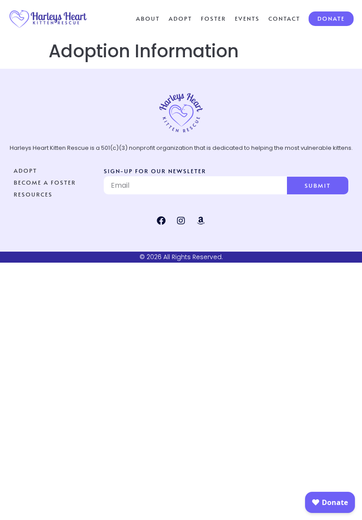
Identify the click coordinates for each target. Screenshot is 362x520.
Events (247, 18)
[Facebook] (161, 221)
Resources (33, 194)
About (148, 18)
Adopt (180, 18)
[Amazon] (201, 221)
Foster (213, 18)
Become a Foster (45, 182)
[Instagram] (181, 221)
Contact (284, 18)
